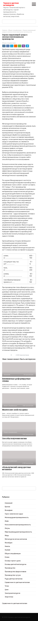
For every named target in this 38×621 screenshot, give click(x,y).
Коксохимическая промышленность (18, 525)
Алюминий (8, 503)
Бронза (7, 506)
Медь (7, 535)
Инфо (7, 521)
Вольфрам (8, 510)
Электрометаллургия (12, 593)
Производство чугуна (13, 575)
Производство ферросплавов (15, 571)
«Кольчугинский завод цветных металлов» (16, 468)
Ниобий (7, 550)
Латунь (7, 528)
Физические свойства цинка (15, 410)
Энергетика (9, 597)
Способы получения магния (14, 438)
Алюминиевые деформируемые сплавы (16, 380)
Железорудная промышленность (17, 517)
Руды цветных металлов (13, 579)
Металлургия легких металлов (16, 539)
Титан (7, 586)
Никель (7, 546)
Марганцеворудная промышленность (18, 532)
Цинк (6, 589)
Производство (10, 568)
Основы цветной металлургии (15, 564)
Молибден (8, 543)
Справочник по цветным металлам (17, 582)
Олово (7, 557)
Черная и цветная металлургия (11, 4)
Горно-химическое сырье (14, 514)
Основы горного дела (12, 561)
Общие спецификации (9, 43)
